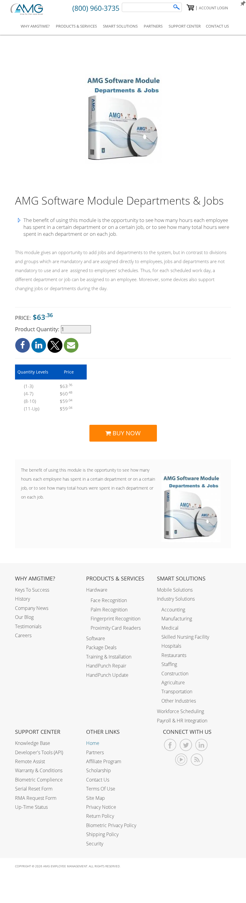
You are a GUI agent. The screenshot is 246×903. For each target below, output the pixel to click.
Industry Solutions (176, 599)
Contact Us (97, 779)
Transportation (176, 691)
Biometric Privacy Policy (111, 825)
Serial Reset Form (33, 788)
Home (92, 743)
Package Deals (101, 647)
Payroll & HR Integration (182, 720)
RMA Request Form (35, 798)
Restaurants (173, 655)
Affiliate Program (103, 761)
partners (153, 26)
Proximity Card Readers (116, 628)
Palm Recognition (109, 609)
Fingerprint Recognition (115, 618)
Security (94, 843)
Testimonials (28, 626)
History (22, 599)
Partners (95, 752)
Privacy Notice (101, 807)
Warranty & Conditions (38, 770)
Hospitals (171, 646)
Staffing (169, 664)
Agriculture (173, 682)
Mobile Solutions (175, 589)
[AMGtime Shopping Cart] (190, 7)
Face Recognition (109, 600)
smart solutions (120, 26)
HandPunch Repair (106, 665)
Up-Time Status (31, 807)
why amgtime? (35, 26)
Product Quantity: (38, 329)
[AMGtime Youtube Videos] (181, 759)
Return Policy (100, 816)
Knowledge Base (32, 743)
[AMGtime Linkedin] (201, 745)
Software (95, 638)
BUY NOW (126, 433)
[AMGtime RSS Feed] (196, 759)
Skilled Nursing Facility (185, 637)
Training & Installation (108, 656)
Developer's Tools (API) (39, 752)
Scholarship (98, 770)
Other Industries (178, 701)
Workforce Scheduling (180, 711)
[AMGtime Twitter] (185, 745)
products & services (76, 26)
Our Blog (24, 617)
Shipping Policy (102, 834)
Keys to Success (32, 589)
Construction (174, 673)
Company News (31, 608)
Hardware (96, 589)
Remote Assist (30, 761)
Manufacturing (176, 618)
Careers (23, 635)
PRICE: (34, 317)
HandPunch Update (107, 675)
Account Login (213, 7)
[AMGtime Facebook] (170, 745)
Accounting (173, 609)
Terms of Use (100, 788)
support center (185, 26)
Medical (169, 628)
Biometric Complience (39, 779)
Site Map (95, 798)
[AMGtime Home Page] (30, 9)
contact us (217, 26)
